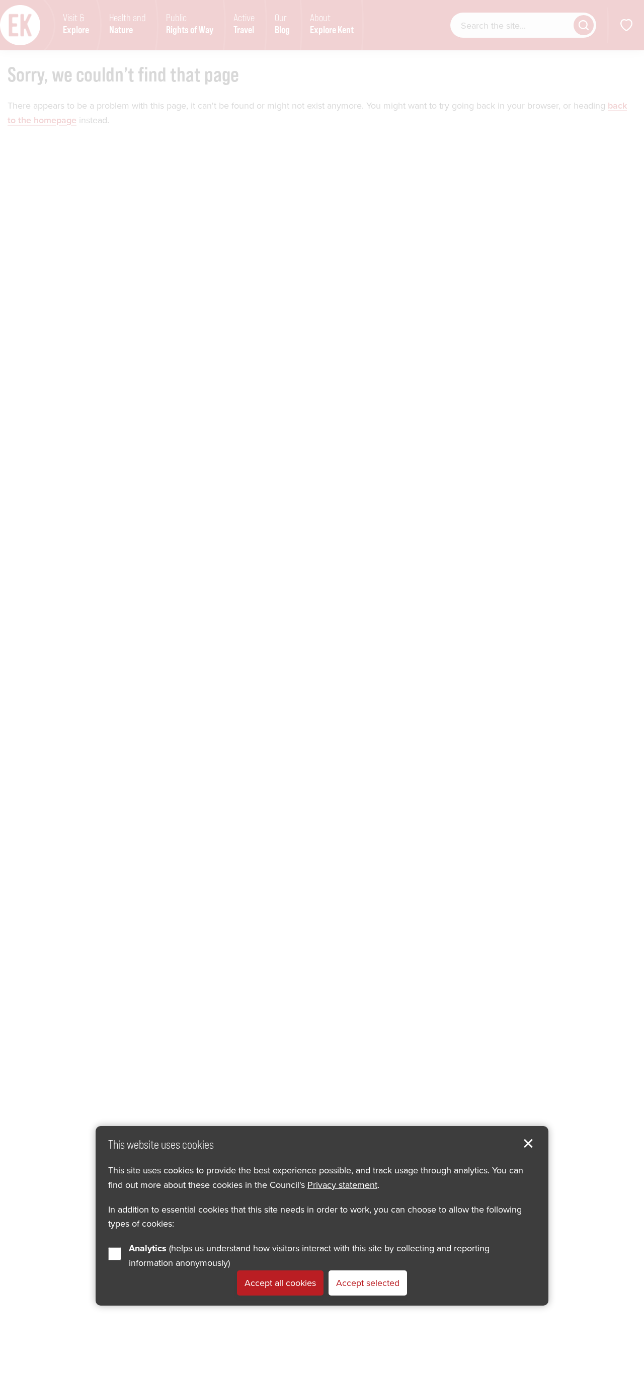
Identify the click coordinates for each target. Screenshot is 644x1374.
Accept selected (367, 1282)
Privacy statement (342, 1184)
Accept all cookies (280, 1282)
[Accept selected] (528, 1143)
